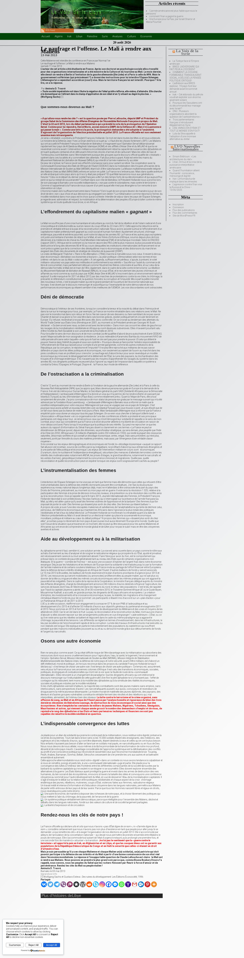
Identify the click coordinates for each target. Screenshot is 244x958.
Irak (69, 36)
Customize (15, 945)
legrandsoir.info (49, 874)
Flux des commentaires (185, 212)
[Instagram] (102, 884)
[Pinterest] (147, 884)
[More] (154, 884)
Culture (131, 36)
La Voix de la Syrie (187, 52)
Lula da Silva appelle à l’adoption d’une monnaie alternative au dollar (182, 136)
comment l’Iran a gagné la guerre (166, 16)
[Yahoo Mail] (128, 884)
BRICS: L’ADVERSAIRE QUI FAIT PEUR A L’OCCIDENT (184, 68)
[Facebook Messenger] (115, 884)
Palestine (92, 36)
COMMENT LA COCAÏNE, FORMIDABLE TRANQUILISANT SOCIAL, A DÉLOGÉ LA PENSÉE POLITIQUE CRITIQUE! (185, 76)
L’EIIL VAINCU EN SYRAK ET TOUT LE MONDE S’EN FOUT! (185, 129)
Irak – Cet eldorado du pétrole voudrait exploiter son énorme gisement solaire (186, 97)
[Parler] (70, 884)
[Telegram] (57, 884)
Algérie (59, 36)
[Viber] (63, 884)
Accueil (45, 36)
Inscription (178, 204)
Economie (146, 36)
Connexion (178, 207)
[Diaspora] (76, 884)
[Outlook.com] (141, 884)
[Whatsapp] (121, 884)
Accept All (51, 945)
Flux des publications (184, 210)
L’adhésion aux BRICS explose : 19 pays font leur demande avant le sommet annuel (183, 87)
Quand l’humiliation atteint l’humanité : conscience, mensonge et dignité (184, 173)
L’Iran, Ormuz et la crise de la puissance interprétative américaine (185, 165)
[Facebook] (109, 884)
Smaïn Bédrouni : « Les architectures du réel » (182, 158)
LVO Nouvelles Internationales (186, 147)
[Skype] (96, 884)
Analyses (117, 36)
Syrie (105, 36)
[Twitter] (50, 884)
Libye (79, 36)
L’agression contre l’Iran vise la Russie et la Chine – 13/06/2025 (185, 187)
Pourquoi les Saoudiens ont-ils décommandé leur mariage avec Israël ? (185, 105)
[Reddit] (89, 884)
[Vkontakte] (44, 884)
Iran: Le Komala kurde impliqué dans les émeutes (183, 180)
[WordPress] (83, 884)
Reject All (34, 945)
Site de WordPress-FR (184, 215)
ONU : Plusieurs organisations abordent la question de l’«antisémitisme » (184, 114)
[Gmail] (134, 884)
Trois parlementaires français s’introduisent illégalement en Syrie (181, 122)
